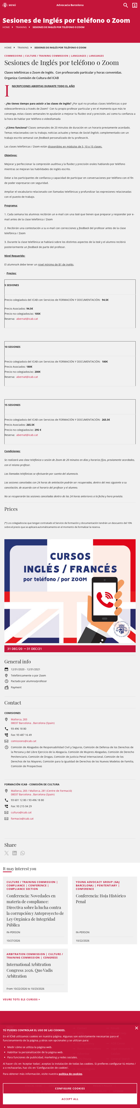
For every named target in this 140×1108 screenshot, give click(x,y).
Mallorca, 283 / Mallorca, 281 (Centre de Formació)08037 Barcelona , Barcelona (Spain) (41, 792)
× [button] (137, 1028)
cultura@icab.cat (21, 812)
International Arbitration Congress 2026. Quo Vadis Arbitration (30, 970)
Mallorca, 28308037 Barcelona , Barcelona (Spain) (33, 721)
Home (6, 27)
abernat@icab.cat (27, 318)
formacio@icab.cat (22, 818)
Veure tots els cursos (20, 999)
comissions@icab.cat (23, 741)
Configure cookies (70, 1088)
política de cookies (70, 1074)
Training (21, 27)
